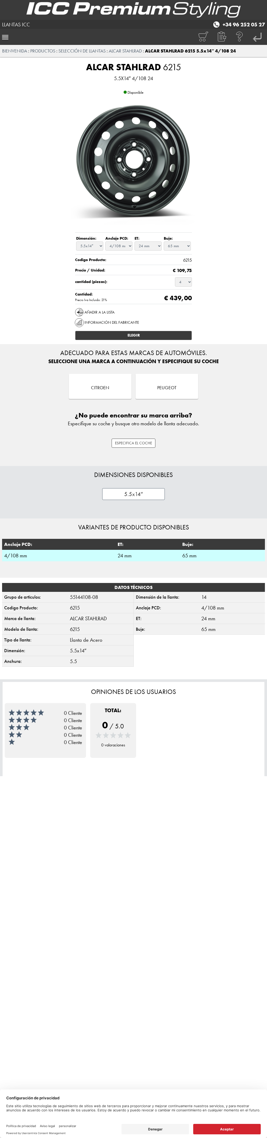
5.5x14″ (133, 494)
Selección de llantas (82, 51)
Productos (42, 51)
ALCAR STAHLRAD (125, 51)
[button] (221, 37)
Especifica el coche (133, 443)
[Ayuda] (239, 37)
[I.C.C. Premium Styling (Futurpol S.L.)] (133, 10)
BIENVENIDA (14, 51)
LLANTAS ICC (16, 24)
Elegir (134, 335)
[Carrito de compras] (203, 37)
